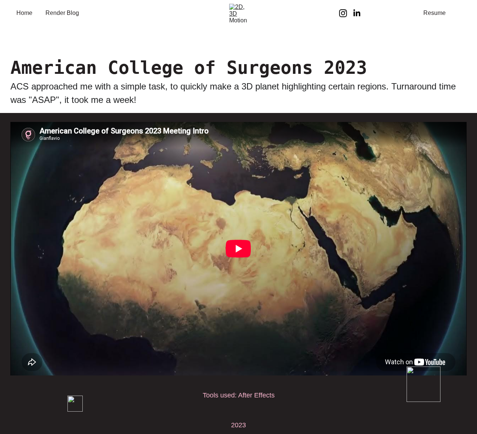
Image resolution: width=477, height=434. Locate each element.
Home (24, 13)
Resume (434, 13)
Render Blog (62, 13)
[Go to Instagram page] (346, 13)
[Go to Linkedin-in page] (357, 13)
